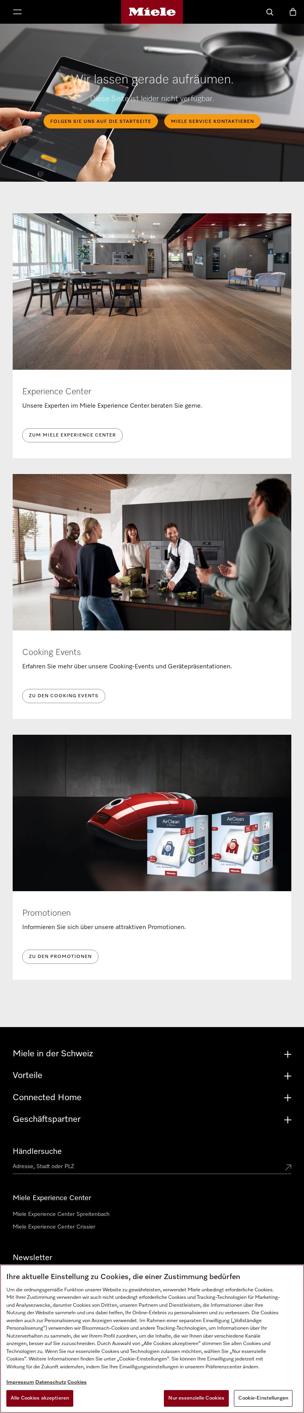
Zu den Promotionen (60, 956)
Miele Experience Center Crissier (54, 1227)
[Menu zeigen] (17, 12)
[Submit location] (288, 1168)
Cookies (77, 1382)
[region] (152, 1338)
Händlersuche (37, 1151)
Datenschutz (50, 1382)
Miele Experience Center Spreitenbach (61, 1214)
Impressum (20, 1382)
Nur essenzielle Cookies (196, 1398)
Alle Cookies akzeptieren (40, 1398)
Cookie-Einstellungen (263, 1398)
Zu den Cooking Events (64, 696)
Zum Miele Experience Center (72, 435)
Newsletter (32, 1258)
